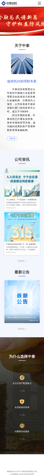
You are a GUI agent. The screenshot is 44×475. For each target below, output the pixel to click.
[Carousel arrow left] (4, 21)
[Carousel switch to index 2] (22, 33)
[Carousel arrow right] (40, 21)
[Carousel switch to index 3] (24, 33)
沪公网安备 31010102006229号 (22, 474)
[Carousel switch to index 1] (20, 33)
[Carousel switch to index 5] (27, 33)
